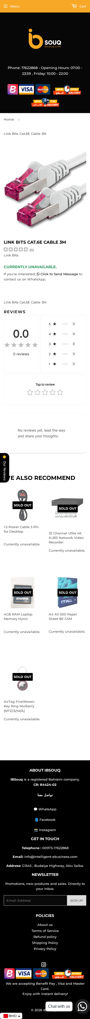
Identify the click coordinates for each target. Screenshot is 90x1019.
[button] (63, 323)
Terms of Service (45, 931)
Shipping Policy (45, 943)
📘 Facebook (45, 820)
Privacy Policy (45, 949)
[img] (16, 250)
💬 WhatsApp (45, 809)
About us (45, 925)
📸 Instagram (45, 830)
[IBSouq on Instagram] (43, 965)
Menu (15, 6)
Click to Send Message (59, 274)
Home (9, 119)
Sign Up (76, 900)
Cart (82, 6)
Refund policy (45, 937)
